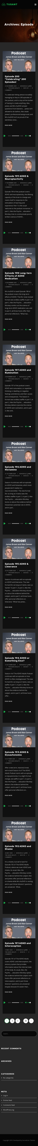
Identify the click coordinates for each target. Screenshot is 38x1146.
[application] (19, 136)
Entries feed (7, 1100)
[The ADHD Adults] (9, 4)
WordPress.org (8, 1110)
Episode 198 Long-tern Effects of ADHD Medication (18, 276)
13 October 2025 (10, 665)
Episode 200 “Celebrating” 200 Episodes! (15, 79)
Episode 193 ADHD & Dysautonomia (17, 753)
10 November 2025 (11, 282)
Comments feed (9, 1105)
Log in (5, 1095)
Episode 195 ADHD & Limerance (16, 565)
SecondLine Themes (28, 1140)
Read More (8, 125)
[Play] (4, 136)
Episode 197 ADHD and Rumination (18, 371)
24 (26, 1021)
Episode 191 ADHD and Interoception (18, 944)
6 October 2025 (10, 759)
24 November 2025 (11, 86)
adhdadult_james (26, 86)
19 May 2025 (9, 950)
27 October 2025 (10, 474)
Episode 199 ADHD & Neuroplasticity (17, 177)
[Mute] (26, 136)
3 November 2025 (10, 377)
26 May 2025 (9, 853)
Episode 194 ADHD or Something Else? (17, 659)
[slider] (30, 137)
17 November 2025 (11, 183)
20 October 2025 (10, 570)
